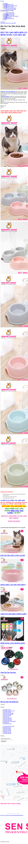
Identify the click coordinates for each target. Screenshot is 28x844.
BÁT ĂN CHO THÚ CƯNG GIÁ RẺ (13, 555)
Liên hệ (4, 8)
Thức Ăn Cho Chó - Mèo (11, 8)
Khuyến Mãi (5, 15)
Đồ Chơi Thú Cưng (10, 18)
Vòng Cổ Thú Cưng (10, 12)
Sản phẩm (5, 3)
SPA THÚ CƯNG (9, 4)
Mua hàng (5, 5)
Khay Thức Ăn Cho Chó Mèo (12, 16)
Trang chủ (5, 13)
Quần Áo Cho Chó (7, 731)
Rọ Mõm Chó (8, 17)
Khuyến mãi (5, 4)
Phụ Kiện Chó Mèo (10, 6)
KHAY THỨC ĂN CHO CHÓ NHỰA (13, 585)
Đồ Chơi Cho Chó (7, 727)
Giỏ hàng (5, 18)
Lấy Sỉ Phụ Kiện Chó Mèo (8, 726)
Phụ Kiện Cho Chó (7, 732)
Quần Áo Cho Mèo (7, 729)
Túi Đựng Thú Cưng (10, 15)
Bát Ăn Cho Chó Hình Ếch (9, 702)
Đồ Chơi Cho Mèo (7, 728)
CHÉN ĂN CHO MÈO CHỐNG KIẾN (13, 614)
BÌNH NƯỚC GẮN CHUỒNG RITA (13, 643)
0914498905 (3, 10)
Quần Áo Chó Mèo (10, 10)
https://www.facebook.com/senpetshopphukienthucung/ (12, 815)
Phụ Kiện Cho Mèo (7, 733)
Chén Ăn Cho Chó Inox (8, 672)
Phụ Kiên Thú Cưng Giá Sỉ (11, 5)
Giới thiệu (5, 6)
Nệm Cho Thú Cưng (10, 13)
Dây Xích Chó (6, 716)
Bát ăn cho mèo (5, 96)
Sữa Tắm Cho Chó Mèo (11, 9)
